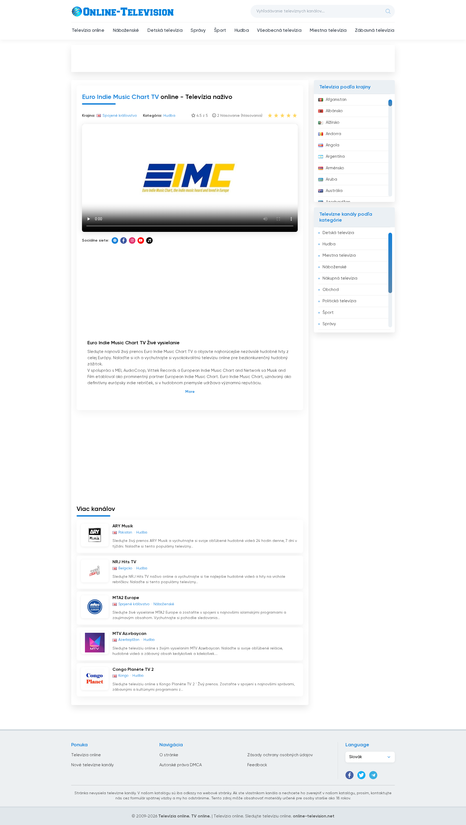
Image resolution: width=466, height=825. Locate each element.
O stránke (168, 755)
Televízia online (88, 30)
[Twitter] (361, 775)
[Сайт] (115, 240)
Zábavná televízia (374, 30)
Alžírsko (333, 123)
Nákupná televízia (340, 278)
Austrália (334, 191)
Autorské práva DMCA (180, 765)
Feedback (257, 765)
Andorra (333, 134)
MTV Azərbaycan (129, 634)
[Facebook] (123, 240)
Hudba (241, 30)
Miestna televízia (328, 30)
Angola (332, 145)
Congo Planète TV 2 (133, 670)
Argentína (335, 156)
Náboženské (126, 30)
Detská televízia (165, 30)
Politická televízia (339, 301)
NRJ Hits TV (124, 562)
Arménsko (335, 168)
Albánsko (334, 111)
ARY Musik (122, 526)
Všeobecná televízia (279, 30)
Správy (198, 30)
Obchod (331, 290)
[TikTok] (149, 240)
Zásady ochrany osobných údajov (280, 755)
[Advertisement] (233, 58)
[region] (354, 148)
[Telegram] (373, 775)
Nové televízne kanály (92, 765)
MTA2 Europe (125, 598)
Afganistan (336, 100)
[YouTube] (141, 240)
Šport (220, 30)
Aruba (331, 179)
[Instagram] (132, 240)
